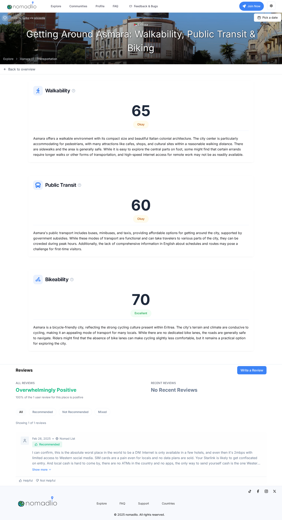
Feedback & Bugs (146, 6)
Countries (168, 503)
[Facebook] (258, 491)
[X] (274, 491)
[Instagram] (266, 491)
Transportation (47, 59)
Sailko (25, 17)
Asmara (25, 59)
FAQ (122, 503)
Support (143, 503)
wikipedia (39, 17)
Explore (8, 59)
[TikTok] (250, 491)
